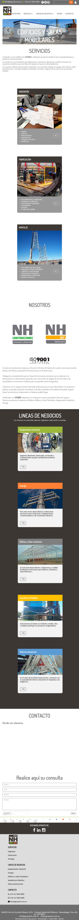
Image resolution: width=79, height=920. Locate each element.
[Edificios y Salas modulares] (40, 555)
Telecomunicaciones (28, 651)
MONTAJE (23, 227)
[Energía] (40, 499)
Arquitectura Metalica (29, 597)
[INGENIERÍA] (39, 112)
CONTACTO (69, 14)
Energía (23, 485)
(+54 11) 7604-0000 (31, 2)
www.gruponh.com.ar (50, 916)
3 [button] (20, 821)
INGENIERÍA (24, 91)
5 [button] (35, 821)
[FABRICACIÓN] (39, 179)
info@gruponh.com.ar (12, 2)
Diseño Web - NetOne (56, 919)
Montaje (11, 859)
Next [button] (70, 30)
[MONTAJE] (39, 247)
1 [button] (5, 821)
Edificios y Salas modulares (31, 541)
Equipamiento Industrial (30, 429)
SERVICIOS (28, 14)
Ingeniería (11, 852)
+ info (22, 467)
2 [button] (12, 821)
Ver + (56, 135)
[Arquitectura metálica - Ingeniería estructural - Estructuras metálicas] (7, 10)
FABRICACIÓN (25, 159)
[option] (42, 31)
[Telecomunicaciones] (40, 665)
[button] (75, 2)
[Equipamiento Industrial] (40, 443)
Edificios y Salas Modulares (18, 877)
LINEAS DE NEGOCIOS (44, 14)
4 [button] (27, 821)
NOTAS (59, 14)
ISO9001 (18, 397)
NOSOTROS (16, 14)
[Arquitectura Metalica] (40, 611)
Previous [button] (8, 30)
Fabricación (12, 855)
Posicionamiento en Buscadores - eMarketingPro (31, 919)
